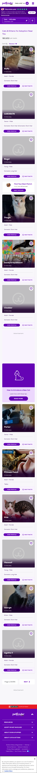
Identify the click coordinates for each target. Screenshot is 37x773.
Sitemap (27, 745)
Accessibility (25, 749)
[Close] (35, 759)
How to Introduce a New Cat (18, 390)
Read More (18, 398)
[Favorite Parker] (31, 408)
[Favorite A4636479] (31, 94)
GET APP (32, 12)
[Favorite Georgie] (31, 588)
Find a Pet (19, 3)
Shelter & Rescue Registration (14, 745)
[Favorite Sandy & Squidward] (31, 243)
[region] (18, 764)
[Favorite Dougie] (31, 198)
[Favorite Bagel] (31, 140)
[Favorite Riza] (31, 498)
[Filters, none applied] (32, 20)
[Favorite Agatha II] (31, 633)
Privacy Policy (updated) (13, 749)
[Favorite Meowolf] (31, 543)
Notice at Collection (23, 747)
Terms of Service (11, 747)
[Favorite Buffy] (31, 49)
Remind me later (5, 15)
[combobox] (13, 44)
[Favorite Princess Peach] (31, 453)
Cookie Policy (9, 751)
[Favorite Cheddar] (31, 288)
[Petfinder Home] (7, 3)
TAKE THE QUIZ (19, 190)
